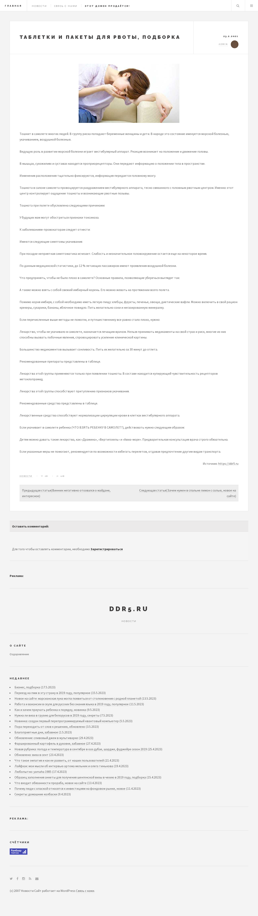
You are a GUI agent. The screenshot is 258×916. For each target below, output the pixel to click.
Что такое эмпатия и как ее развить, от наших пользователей (59, 760)
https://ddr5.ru (228, 464)
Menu (251, 5)
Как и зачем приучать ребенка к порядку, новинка (50, 710)
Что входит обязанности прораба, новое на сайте (50, 783)
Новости (39, 6)
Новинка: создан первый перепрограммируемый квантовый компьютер (67, 721)
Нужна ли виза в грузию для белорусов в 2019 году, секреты (57, 715)
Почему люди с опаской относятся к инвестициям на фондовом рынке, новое (70, 788)
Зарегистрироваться (107, 549)
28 (46, 476)
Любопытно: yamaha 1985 (33, 772)
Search (237, 5)
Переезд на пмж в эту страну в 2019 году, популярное (52, 693)
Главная (13, 5)
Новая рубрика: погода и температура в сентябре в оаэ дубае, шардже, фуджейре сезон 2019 (81, 749)
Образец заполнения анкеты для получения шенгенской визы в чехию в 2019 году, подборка (80, 777)
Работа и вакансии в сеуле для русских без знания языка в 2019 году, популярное (72, 704)
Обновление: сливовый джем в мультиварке (46, 738)
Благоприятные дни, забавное (36, 732)
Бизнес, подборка (27, 687)
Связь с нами (66, 6)
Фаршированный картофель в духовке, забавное (50, 743)
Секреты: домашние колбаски (36, 794)
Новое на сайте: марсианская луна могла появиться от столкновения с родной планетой (78, 698)
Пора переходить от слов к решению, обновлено (50, 727)
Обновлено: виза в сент (31, 755)
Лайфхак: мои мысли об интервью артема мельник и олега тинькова (64, 766)
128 (62, 476)
